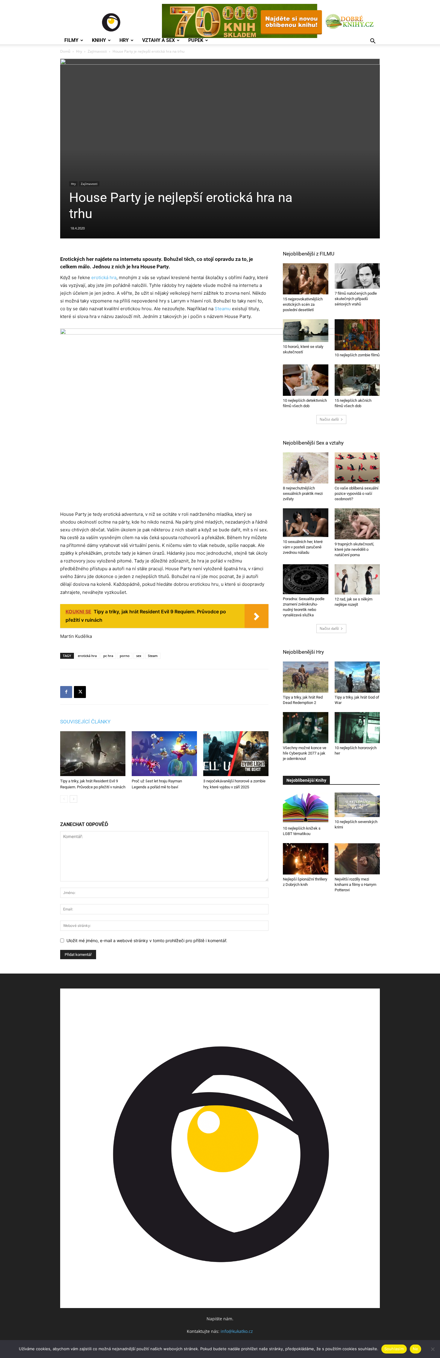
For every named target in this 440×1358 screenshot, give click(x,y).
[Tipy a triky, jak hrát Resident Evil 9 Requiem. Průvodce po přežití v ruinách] (92, 753)
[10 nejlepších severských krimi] (357, 805)
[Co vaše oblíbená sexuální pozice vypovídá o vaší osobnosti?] (357, 467)
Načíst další (329, 419)
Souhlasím (394, 1348)
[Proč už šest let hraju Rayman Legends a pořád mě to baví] (164, 753)
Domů (65, 51)
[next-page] (73, 799)
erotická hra (103, 277)
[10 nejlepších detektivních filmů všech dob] (305, 380)
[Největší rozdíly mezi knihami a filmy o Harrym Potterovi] (357, 858)
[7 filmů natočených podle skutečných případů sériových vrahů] (357, 276)
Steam (153, 655)
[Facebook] (66, 692)
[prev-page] (64, 799)
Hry (124, 40)
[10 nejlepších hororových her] (357, 727)
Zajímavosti (97, 51)
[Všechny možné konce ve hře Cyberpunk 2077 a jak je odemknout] (305, 727)
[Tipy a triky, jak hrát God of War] (357, 677)
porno (125, 655)
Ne (415, 1348)
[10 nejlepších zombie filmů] (357, 334)
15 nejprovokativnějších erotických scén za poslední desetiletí (303, 304)
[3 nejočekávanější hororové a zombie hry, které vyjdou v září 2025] (235, 753)
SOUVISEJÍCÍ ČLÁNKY (85, 722)
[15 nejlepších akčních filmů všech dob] (357, 380)
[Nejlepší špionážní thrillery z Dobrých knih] (305, 858)
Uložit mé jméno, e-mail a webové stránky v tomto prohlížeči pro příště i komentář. (146, 940)
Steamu (223, 308)
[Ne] (433, 1349)
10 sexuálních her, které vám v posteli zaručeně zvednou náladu (303, 547)
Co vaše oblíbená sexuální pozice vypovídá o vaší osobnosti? (356, 493)
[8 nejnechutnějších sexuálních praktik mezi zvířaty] (305, 467)
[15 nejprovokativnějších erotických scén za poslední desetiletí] (305, 278)
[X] (80, 692)
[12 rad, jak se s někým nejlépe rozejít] (357, 579)
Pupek (195, 40)
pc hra (108, 655)
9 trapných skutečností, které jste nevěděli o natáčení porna (354, 549)
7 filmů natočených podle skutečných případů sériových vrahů (356, 298)
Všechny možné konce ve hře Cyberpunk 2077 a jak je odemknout (304, 753)
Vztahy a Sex (158, 40)
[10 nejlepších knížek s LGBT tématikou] (305, 808)
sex (138, 655)
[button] (372, 42)
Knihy (99, 40)
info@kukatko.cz (237, 1331)
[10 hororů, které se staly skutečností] (305, 330)
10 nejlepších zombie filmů (357, 355)
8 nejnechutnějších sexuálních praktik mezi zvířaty (303, 493)
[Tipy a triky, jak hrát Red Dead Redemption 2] (305, 677)
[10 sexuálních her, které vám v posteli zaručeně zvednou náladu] (305, 522)
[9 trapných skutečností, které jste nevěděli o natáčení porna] (357, 523)
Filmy (71, 40)
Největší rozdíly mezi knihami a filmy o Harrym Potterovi (355, 884)
